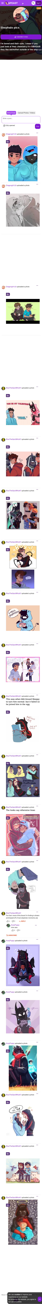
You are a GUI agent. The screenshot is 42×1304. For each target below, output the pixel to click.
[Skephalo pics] (21, 15)
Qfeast (5, 1295)
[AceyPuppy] (8, 925)
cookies (17, 1294)
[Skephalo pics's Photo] (23, 158)
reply (23, 921)
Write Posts (11, 113)
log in (39, 3)
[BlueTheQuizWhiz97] (3, 388)
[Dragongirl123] (3, 134)
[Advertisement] (21, 84)
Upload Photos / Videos (26, 113)
